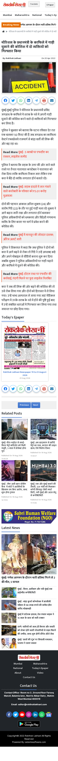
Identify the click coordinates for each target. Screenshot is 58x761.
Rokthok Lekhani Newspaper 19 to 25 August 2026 (24, 373)
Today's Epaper (40, 668)
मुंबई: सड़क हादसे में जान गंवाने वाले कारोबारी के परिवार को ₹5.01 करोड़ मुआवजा (27, 191)
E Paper (50, 5)
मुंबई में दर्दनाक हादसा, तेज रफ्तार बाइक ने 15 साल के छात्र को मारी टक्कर (36, 616)
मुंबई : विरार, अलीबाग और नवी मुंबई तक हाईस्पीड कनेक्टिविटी (35, 590)
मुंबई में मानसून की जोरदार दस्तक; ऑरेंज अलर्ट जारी (28, 237)
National (37, 15)
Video (40, 673)
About (18, 673)
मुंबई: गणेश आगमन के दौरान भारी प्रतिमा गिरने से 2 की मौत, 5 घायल (28, 580)
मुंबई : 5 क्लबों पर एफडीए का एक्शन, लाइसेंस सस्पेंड (26, 154)
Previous (24, 405)
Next (35, 405)
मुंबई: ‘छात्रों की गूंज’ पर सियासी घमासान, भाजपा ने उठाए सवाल (35, 641)
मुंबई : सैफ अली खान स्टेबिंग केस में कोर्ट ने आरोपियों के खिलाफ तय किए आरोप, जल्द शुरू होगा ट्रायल (14, 488)
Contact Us (29, 677)
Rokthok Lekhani (13, 58)
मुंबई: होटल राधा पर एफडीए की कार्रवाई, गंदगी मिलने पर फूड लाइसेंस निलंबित (27, 276)
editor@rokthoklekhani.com (32, 704)
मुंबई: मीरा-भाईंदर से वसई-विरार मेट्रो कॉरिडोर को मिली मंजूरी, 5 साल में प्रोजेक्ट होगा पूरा (13, 447)
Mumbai (7, 15)
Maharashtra (22, 15)
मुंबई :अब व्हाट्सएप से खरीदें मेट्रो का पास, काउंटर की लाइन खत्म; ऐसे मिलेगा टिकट (43, 445)
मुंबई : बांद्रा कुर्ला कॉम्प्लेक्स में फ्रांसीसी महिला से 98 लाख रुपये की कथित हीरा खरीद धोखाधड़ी (35, 605)
